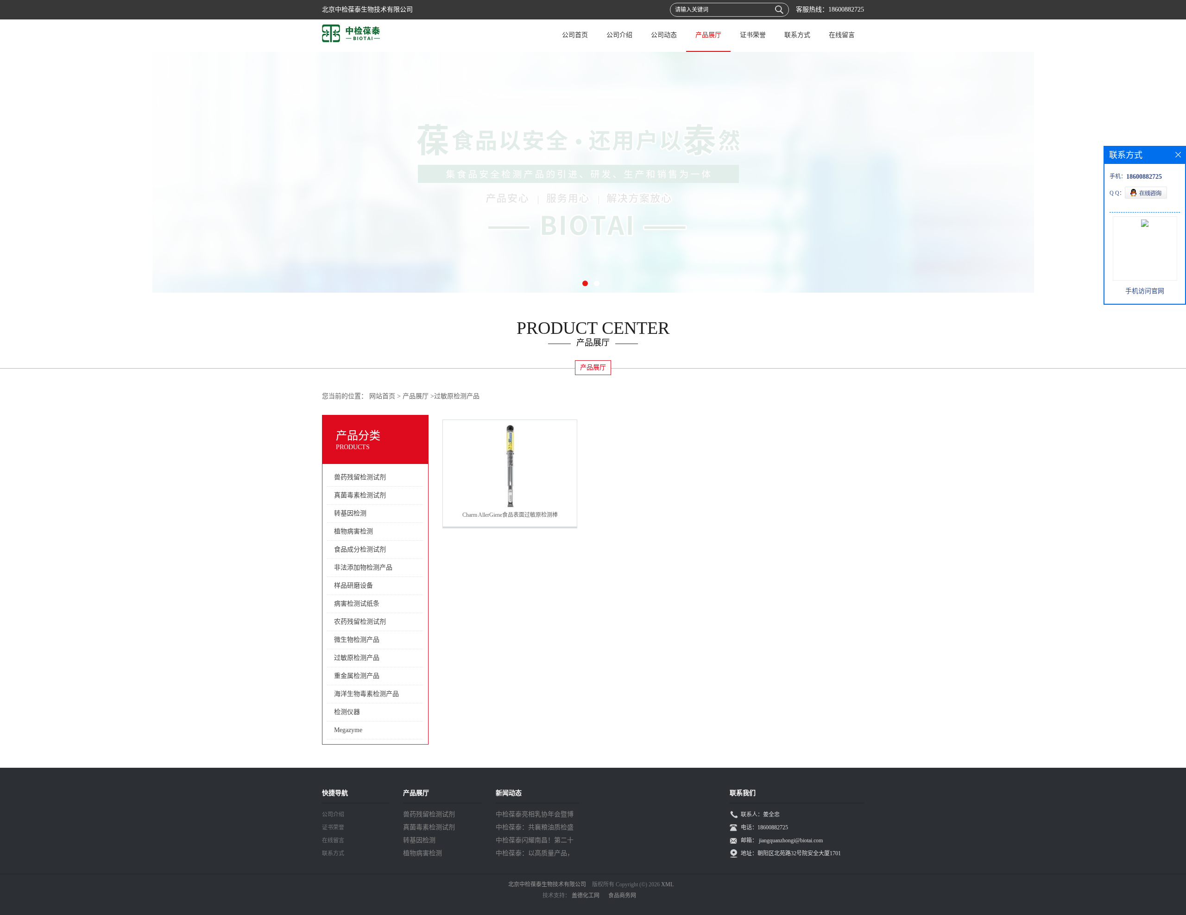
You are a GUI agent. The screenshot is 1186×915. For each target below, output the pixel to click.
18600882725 (846, 9)
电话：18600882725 (764, 827)
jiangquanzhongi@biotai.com (791, 840)
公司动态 (664, 34)
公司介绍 (619, 34)
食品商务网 (622, 895)
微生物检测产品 (356, 639)
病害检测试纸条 (356, 603)
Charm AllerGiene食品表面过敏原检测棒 (510, 515)
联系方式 (797, 34)
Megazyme (348, 730)
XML (667, 884)
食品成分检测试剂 (360, 549)
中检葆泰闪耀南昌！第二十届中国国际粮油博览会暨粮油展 (535, 842)
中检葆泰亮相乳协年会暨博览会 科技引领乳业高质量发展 (535, 816)
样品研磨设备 (353, 585)
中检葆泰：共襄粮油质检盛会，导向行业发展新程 (535, 829)
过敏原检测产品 (456, 396)
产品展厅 (708, 34)
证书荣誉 (753, 34)
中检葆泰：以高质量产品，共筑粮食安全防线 (535, 855)
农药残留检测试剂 (360, 621)
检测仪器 (347, 711)
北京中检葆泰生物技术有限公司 (547, 884)
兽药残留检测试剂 (360, 477)
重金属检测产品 (356, 675)
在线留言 (842, 34)
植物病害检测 (353, 531)
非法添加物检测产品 (363, 567)
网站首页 (382, 396)
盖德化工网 (585, 895)
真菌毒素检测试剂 (360, 495)
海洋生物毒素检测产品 (366, 693)
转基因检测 (350, 513)
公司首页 (575, 34)
